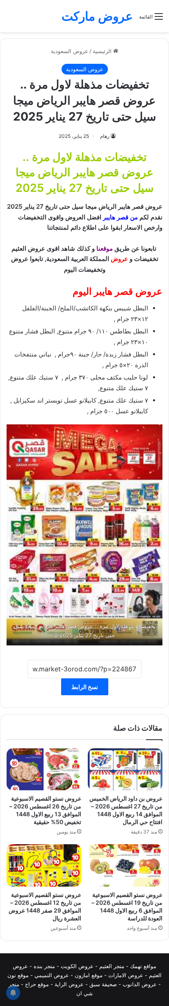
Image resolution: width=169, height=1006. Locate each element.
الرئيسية (103, 51)
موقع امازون (89, 975)
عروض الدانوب (140, 984)
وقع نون (16, 975)
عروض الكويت (77, 966)
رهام (105, 136)
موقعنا (104, 248)
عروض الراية (69, 984)
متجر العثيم (111, 966)
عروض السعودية (69, 51)
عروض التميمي (51, 975)
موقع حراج (37, 984)
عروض (119, 259)
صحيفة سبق (103, 984)
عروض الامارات (125, 975)
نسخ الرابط (84, 686)
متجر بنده (44, 966)
